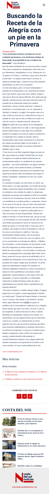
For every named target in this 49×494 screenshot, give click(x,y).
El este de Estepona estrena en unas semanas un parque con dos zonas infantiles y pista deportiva (30, 421)
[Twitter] (24, 396)
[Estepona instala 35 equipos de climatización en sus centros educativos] (9, 444)
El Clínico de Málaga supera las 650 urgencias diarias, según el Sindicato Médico (31, 456)
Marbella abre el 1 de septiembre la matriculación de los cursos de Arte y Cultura (31, 433)
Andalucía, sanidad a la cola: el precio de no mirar (23, 379)
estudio (26, 302)
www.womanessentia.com (12, 352)
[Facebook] (19, 396)
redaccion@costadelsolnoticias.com (24, 487)
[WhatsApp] (30, 396)
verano (4, 125)
